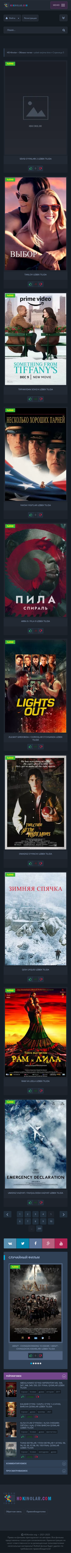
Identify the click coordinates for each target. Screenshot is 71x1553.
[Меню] (63, 18)
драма (41, 1391)
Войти (12, 18)
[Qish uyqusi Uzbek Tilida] (35, 919)
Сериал (24, 1391)
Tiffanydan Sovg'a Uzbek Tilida (35, 389)
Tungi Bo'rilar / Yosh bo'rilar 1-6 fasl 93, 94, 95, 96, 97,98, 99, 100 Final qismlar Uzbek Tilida (43, 1445)
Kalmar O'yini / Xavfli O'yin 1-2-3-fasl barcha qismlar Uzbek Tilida (40, 1405)
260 (39, 1228)
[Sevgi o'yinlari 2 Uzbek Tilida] (35, 108)
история (50, 1391)
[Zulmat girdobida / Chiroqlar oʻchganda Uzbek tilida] (35, 686)
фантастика (51, 1432)
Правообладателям (36, 1511)
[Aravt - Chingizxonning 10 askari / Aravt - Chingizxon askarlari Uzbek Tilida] (35, 1303)
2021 (49, 1411)
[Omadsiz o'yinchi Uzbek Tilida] (35, 802)
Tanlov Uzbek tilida (35, 274)
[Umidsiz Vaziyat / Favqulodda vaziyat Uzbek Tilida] (35, 1144)
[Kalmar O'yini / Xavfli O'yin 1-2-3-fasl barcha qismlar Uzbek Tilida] (11, 1409)
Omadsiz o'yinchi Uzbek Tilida (35, 853)
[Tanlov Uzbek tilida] (35, 224)
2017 (58, 1391)
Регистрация (30, 18)
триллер (41, 1411)
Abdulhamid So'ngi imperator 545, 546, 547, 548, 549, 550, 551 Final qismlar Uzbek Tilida (42, 1385)
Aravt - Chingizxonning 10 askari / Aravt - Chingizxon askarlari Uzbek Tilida (35, 1347)
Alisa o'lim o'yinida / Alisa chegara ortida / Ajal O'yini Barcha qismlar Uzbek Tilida (39, 1425)
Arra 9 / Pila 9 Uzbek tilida (35, 621)
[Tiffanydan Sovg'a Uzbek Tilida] (35, 339)
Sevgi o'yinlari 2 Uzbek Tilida (36, 158)
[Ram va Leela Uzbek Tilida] (35, 1032)
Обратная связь (14, 1511)
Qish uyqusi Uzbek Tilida (35, 969)
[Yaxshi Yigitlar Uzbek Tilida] (35, 454)
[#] (10, 1243)
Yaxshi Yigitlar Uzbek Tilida (35, 505)
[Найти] (64, 30)
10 (51, 1221)
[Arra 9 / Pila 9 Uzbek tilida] (35, 570)
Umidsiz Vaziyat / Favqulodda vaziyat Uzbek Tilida (35, 1193)
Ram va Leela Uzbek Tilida (35, 1081)
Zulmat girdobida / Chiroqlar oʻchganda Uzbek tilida (35, 738)
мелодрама (44, 1452)
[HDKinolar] (16, 5)
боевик (33, 1391)
